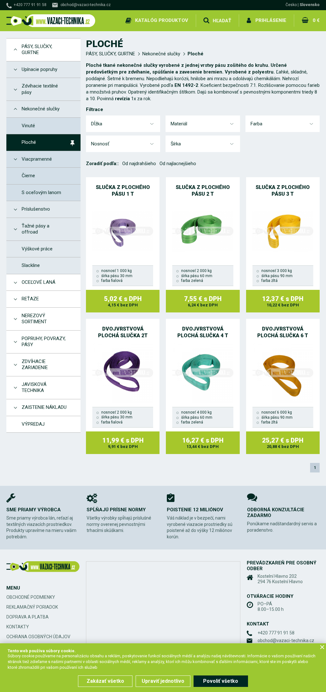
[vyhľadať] (206, 20)
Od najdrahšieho (139, 163)
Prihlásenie (270, 20)
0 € (316, 20)
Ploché (195, 54)
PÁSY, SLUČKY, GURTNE (110, 54)
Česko (291, 5)
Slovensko (310, 5)
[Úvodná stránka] (51, 20)
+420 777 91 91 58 (30, 5)
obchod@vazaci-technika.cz (85, 5)
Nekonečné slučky (161, 54)
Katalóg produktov (161, 20)
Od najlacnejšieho (177, 163)
